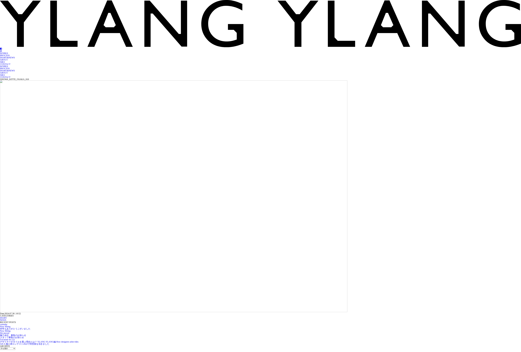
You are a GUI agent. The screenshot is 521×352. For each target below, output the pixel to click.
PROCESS (5, 55)
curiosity (3, 324)
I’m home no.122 (7, 339)
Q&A (2, 62)
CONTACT (5, 64)
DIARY (3, 318)
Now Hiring (5, 326)
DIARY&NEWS (7, 57)
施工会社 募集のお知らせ (13, 335)
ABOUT (4, 60)
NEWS (3, 320)
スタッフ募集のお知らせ (12, 337)
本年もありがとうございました (15, 329)
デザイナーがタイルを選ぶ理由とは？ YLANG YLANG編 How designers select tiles (39, 342)
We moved (4, 333)
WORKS (4, 53)
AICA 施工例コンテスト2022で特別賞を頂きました (24, 344)
